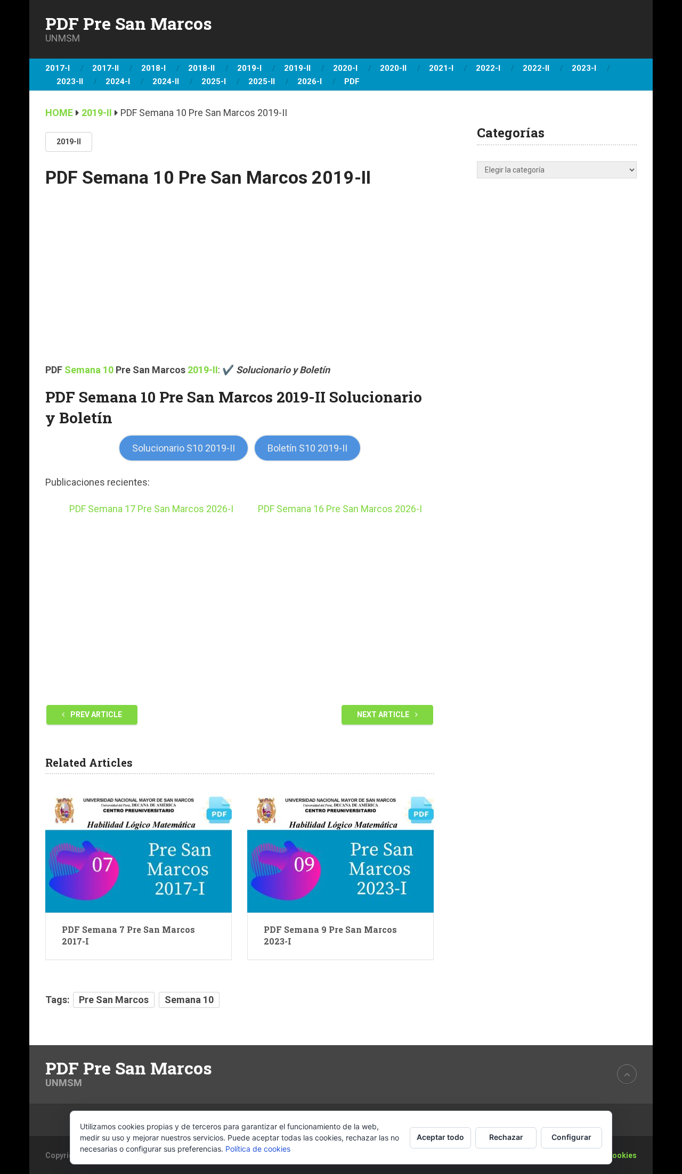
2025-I (213, 81)
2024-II (165, 81)
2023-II (69, 81)
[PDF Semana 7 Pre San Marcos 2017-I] (138, 851)
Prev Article (95, 714)
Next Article (384, 714)
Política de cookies (257, 1148)
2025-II (261, 81)
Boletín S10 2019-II (307, 448)
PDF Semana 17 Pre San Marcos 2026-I (151, 508)
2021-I (441, 68)
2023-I (584, 68)
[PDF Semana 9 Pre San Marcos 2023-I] (340, 851)
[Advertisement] (239, 283)
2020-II (393, 68)
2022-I (488, 68)
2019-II (297, 68)
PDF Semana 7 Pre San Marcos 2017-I (128, 935)
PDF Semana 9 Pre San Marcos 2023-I (330, 935)
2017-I (57, 68)
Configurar (571, 1137)
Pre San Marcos (114, 999)
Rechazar (506, 1137)
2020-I (345, 68)
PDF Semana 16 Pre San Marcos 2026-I (340, 508)
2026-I (309, 81)
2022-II (536, 68)
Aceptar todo (440, 1137)
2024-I (117, 81)
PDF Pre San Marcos (128, 23)
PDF (352, 81)
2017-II (105, 68)
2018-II (201, 68)
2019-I (249, 68)
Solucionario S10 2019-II (183, 448)
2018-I (153, 68)
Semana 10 (88, 369)
